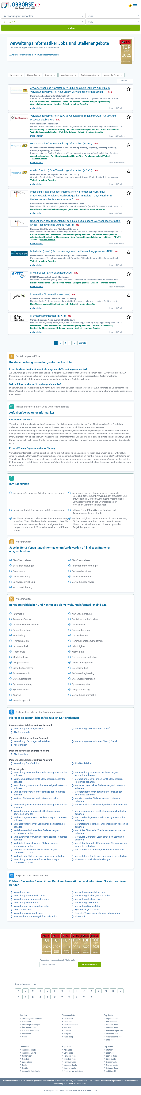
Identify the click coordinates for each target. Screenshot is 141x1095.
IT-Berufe (67, 1030)
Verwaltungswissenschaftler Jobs (31, 906)
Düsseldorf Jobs (70, 1065)
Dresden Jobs (111, 1062)
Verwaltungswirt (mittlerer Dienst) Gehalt (96, 741)
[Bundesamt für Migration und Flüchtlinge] (19, 223)
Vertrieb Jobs (111, 1021)
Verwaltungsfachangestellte (28, 728)
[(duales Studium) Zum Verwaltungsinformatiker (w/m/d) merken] (129, 171)
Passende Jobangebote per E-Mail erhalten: (58, 960)
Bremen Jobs (111, 1056)
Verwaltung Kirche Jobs (87, 906)
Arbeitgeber (26, 1021)
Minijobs (67, 1033)
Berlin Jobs (68, 1053)
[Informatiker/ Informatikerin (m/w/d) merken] (129, 296)
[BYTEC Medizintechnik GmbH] (19, 274)
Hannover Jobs (70, 1062)
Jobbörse (68, 1090)
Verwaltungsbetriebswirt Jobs (29, 895)
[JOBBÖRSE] (20, 5)
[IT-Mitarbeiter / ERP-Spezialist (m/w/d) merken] (129, 274)
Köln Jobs (68, 1050)
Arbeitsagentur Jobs (114, 1037)
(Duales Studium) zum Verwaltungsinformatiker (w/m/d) (61, 143)
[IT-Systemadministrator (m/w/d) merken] (129, 317)
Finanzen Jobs (112, 1024)
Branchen (25, 1059)
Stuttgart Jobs (111, 1050)
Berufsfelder (27, 1056)
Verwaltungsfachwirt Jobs (88, 899)
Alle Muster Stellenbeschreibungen (93, 859)
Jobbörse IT (111, 1071)
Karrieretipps (27, 1062)
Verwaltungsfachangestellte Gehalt (32, 741)
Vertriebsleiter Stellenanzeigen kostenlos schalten (101, 804)
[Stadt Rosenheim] (19, 118)
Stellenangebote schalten (32, 1018)
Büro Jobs (110, 1040)
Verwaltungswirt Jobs (86, 902)
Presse (24, 1037)
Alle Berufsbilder (22, 732)
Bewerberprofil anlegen (31, 1024)
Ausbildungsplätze (29, 1050)
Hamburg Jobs (70, 1056)
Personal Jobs (112, 1027)
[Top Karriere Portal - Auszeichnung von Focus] (70, 944)
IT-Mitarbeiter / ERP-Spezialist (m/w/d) (51, 272)
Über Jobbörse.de (29, 1027)
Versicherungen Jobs (114, 1030)
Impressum (26, 1033)
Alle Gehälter (20, 745)
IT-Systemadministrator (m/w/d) (48, 315)
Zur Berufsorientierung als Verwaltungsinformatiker (34, 54)
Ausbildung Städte (29, 1053)
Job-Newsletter (91, 964)
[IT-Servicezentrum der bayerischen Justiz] (19, 145)
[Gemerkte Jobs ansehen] (130, 6)
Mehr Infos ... (82, 1083)
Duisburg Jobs (112, 1068)
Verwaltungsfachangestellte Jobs (92, 895)
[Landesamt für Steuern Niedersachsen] (19, 296)
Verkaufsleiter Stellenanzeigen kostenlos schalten (101, 856)
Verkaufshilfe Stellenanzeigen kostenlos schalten (39, 856)
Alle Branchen (21, 754)
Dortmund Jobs (70, 1068)
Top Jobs (67, 1027)
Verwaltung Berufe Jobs (26, 763)
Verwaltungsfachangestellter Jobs (31, 899)
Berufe (24, 1065)
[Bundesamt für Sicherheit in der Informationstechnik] (19, 194)
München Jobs (70, 1059)
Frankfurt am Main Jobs (73, 1071)
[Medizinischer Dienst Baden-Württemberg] (19, 253)
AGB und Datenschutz (30, 1030)
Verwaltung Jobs (22, 892)
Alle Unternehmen (71, 1024)
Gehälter (25, 1068)
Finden (71, 28)
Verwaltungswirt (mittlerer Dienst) (92, 728)
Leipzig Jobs (111, 1059)
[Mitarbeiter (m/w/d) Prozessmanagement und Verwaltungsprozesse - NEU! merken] (129, 252)
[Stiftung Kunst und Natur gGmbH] (19, 318)
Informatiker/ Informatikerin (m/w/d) (50, 294)
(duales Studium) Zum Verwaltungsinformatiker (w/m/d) (61, 170)
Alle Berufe (80, 916)
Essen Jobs (110, 1053)
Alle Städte (68, 1021)
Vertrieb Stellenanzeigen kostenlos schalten (36, 798)
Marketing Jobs (112, 1033)
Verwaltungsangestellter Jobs (90, 892)
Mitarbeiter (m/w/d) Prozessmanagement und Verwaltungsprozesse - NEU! (71, 251)
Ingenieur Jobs (112, 1018)
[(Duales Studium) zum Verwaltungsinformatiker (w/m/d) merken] (129, 145)
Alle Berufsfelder (83, 763)
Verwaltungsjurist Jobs (26, 902)
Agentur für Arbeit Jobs (31, 1071)
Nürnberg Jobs (112, 1065)
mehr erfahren (36, 108)
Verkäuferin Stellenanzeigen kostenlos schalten (99, 849)
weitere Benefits (80, 104)
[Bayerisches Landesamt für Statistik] (19, 90)
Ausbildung (68, 1037)
